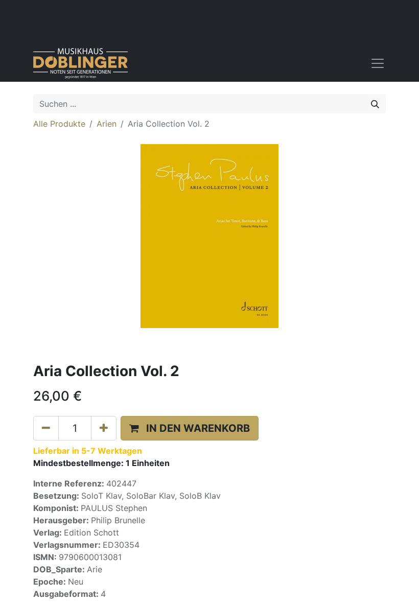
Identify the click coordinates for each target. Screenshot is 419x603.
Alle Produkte (59, 124)
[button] (190, 428)
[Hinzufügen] (104, 428)
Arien (107, 124)
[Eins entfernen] (46, 428)
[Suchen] (375, 103)
